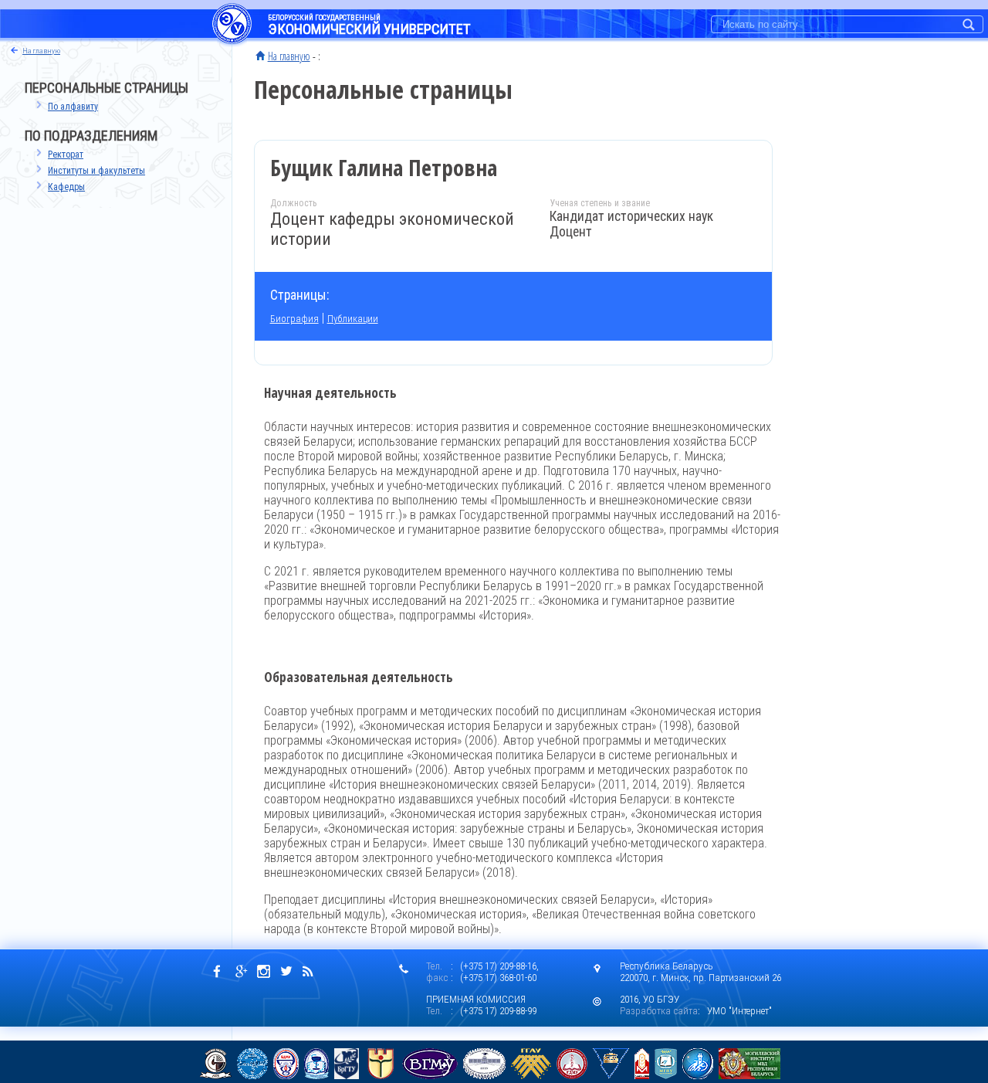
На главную (289, 55)
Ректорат (65, 154)
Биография (294, 318)
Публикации (352, 318)
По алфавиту (73, 106)
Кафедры (66, 187)
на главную (41, 50)
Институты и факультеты (96, 170)
